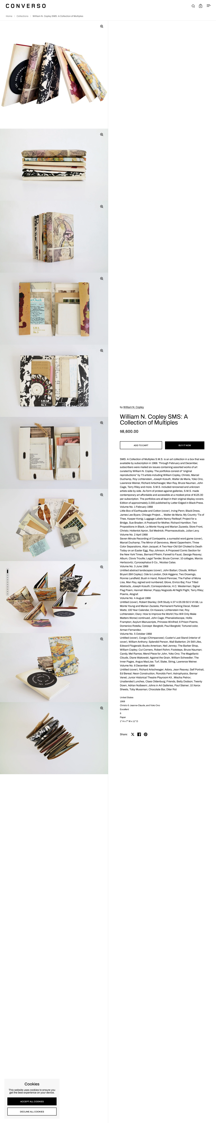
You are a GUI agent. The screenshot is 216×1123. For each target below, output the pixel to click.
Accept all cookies (32, 1101)
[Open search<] (193, 5)
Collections (22, 16)
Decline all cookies (32, 1112)
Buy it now (185, 445)
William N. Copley (133, 407)
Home (9, 16)
